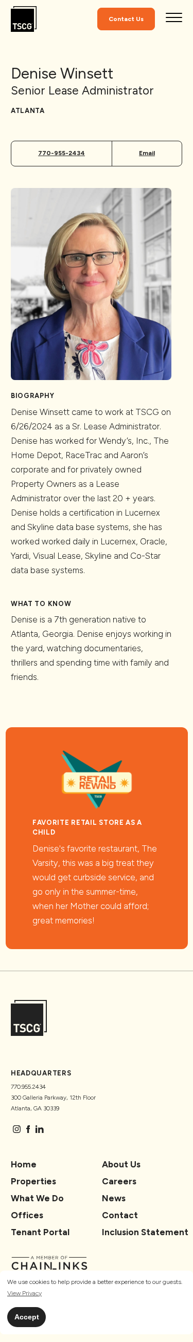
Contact (120, 1215)
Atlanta (28, 111)
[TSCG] (24, 19)
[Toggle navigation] (174, 19)
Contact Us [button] (126, 19)
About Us (121, 1164)
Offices (27, 1215)
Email (147, 153)
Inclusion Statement (145, 1232)
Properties (33, 1181)
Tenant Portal (40, 1232)
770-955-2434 (61, 153)
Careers (119, 1181)
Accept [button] (26, 1317)
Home (24, 1164)
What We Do (37, 1198)
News (114, 1198)
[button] (24, 1293)
